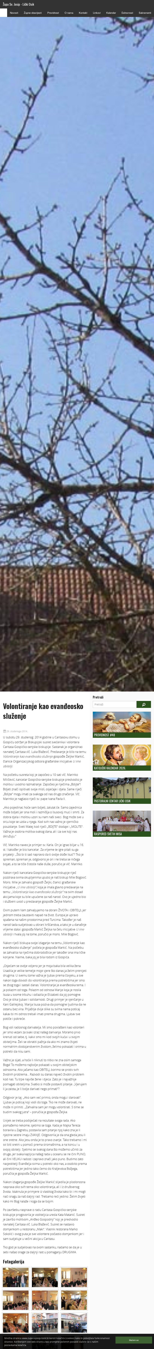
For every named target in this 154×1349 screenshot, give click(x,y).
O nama (69, 12)
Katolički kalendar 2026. (110, 768)
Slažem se (134, 1339)
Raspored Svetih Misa (108, 834)
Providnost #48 (104, 735)
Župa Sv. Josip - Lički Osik (18, 4)
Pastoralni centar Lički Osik (112, 801)
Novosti (14, 12)
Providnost (53, 12)
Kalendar (111, 12)
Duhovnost (127, 12)
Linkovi (97, 12)
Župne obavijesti (33, 12)
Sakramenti (145, 12)
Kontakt (83, 12)
